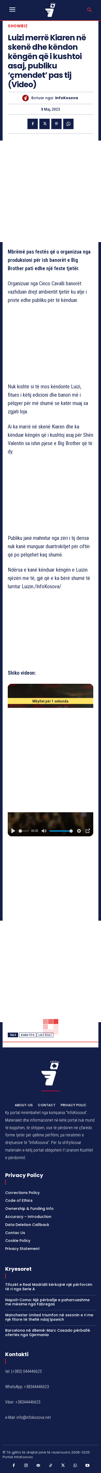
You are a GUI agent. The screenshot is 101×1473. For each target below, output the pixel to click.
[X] (44, 124)
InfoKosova (66, 98)
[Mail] (38, 1466)
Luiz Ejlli (45, 1035)
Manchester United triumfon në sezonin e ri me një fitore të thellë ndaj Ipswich (49, 1317)
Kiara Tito (27, 1035)
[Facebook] (32, 124)
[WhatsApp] (68, 124)
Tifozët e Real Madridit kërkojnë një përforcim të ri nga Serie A (48, 1287)
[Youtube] (87, 1466)
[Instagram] (26, 1466)
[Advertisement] (50, 191)
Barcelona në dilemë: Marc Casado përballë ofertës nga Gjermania (47, 1332)
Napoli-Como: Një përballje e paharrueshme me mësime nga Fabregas (47, 1302)
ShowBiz (18, 26)
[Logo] (50, 10)
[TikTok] (50, 1466)
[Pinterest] (56, 124)
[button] (89, 10)
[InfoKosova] (26, 98)
